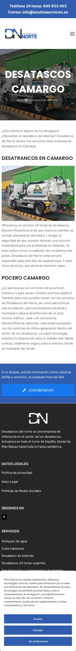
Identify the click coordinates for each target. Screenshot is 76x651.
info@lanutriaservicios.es (45, 12)
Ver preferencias (38, 641)
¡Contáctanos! (41, 390)
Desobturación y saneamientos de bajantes (32, 570)
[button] (72, 34)
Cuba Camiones (13, 548)
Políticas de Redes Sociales (21, 491)
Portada (22, 100)
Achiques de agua (14, 541)
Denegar (38, 630)
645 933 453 (55, 6)
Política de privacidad (17, 473)
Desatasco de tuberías (18, 556)
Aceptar (38, 618)
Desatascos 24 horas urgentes (24, 563)
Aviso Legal (10, 482)
